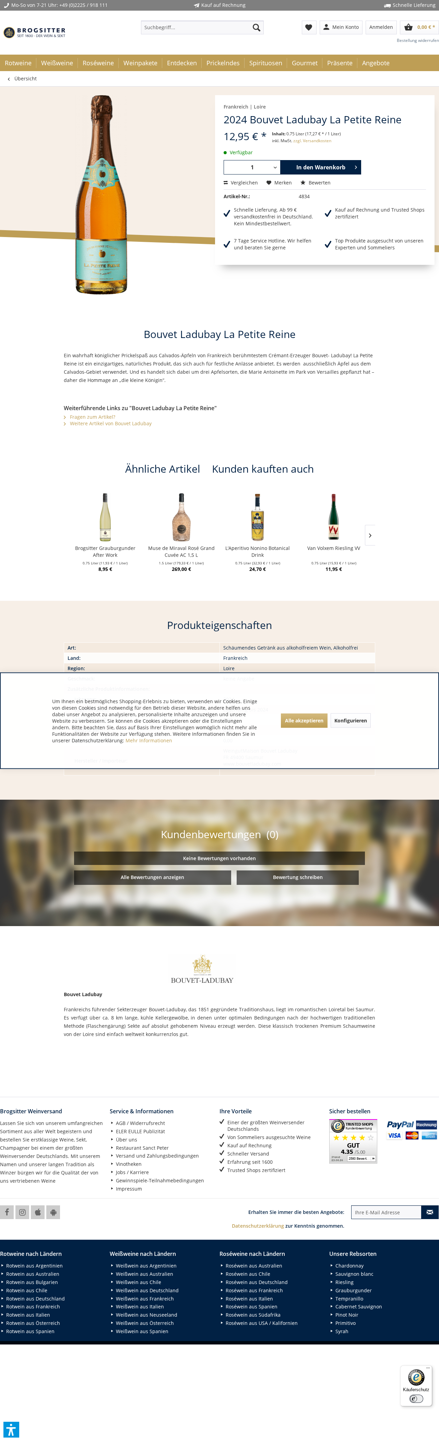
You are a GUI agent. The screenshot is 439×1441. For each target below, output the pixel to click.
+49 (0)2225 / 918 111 (83, 5)
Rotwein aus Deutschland (35, 1298)
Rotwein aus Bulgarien (31, 1282)
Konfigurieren (350, 720)
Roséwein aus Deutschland (256, 1282)
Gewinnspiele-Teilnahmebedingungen (159, 1180)
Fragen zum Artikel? (92, 417)
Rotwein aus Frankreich (32, 1306)
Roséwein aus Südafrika (252, 1314)
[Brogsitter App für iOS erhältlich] (38, 1212)
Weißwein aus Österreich (144, 1323)
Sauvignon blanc (353, 1274)
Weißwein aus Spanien (141, 1331)
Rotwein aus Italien (27, 1314)
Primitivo (345, 1323)
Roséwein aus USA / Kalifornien (261, 1323)
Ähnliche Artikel (162, 469)
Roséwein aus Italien (248, 1298)
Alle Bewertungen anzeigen (152, 877)
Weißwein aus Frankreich (144, 1298)
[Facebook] (7, 1212)
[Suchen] (256, 27)
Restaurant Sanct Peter (142, 1148)
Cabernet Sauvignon (358, 1306)
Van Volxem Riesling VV (333, 548)
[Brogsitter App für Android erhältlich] (53, 1212)
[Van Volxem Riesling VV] (333, 517)
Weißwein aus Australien (144, 1274)
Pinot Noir (346, 1314)
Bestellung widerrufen (418, 40)
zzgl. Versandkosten (312, 141)
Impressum (128, 1188)
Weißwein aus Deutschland (147, 1290)
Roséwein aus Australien (253, 1265)
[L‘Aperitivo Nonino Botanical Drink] (257, 517)
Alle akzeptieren (304, 720)
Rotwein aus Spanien (30, 1331)
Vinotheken (128, 1164)
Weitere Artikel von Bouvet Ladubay (110, 423)
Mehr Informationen (149, 740)
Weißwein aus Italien (139, 1306)
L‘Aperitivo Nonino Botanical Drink (257, 551)
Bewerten (319, 182)
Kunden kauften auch (263, 469)
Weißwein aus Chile (138, 1282)
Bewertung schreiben (298, 877)
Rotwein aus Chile (26, 1290)
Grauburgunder (353, 1290)
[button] (11, 1430)
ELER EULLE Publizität (140, 1131)
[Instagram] (22, 1212)
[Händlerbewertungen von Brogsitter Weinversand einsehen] (355, 1141)
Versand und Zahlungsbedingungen (157, 1155)
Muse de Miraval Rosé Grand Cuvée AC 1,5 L (181, 551)
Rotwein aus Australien (32, 1274)
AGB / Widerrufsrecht (140, 1123)
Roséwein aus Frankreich (253, 1290)
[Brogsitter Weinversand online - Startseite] (34, 33)
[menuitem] (202, 27)
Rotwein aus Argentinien (34, 1265)
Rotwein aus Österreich (32, 1323)
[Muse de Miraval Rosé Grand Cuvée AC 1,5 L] (181, 517)
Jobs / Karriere (132, 1172)
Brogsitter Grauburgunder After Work (105, 551)
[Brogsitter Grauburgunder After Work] (105, 517)
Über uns (126, 1139)
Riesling (344, 1282)
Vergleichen (243, 182)
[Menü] (428, 1369)
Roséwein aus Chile (247, 1274)
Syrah (341, 1331)
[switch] (416, 1399)
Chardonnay (349, 1265)
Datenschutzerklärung (258, 1226)
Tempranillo (348, 1298)
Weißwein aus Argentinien (146, 1265)
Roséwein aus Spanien (250, 1306)
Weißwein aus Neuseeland (146, 1314)
